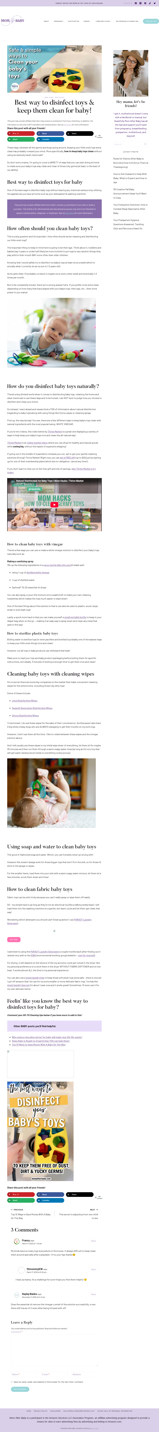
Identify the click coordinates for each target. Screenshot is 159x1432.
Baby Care (49, 97)
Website (77, 1374)
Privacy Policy (41, 1411)
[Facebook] (136, 3)
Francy (26, 1240)
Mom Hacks (59, 97)
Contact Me (151, 21)
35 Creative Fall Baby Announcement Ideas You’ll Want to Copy (129, 193)
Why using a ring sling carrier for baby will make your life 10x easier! (47, 1037)
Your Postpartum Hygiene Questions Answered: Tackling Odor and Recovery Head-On (128, 224)
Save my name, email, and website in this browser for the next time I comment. (49, 1382)
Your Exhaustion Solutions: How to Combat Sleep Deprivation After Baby (130, 208)
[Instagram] (140, 3)
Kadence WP (94, 1428)
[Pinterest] (145, 3)
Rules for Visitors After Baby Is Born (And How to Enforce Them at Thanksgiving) (130, 162)
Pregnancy (59, 21)
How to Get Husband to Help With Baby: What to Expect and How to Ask (130, 178)
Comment (16, 1331)
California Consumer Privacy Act (79, 1411)
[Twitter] (155, 3)
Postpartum (73, 21)
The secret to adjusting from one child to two (78, 1214)
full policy (68, 125)
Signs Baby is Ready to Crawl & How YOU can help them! (41, 1040)
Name (16, 1374)
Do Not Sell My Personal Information (115, 1411)
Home (29, 1411)
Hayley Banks (29, 1293)
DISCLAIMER (55, 1411)
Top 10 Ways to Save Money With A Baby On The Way (39, 1044)
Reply (93, 1241)
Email (45, 1374)
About (46, 21)
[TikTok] (150, 3)
